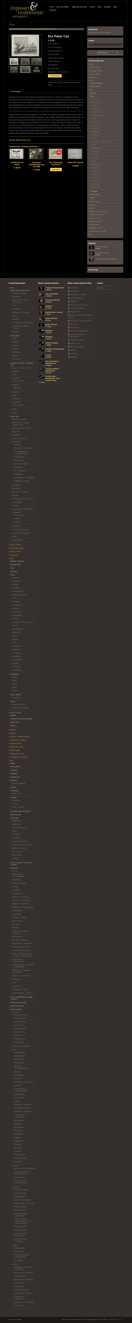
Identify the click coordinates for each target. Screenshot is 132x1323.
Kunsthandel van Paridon (78, 295)
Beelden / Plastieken (96, 83)
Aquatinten (95, 102)
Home (51, 7)
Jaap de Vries (74, 324)
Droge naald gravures (98, 115)
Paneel (15, 687)
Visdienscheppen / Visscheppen (21, 1240)
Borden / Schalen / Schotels (22, 368)
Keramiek (93, 93)
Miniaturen (16, 319)
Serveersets (17, 526)
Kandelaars (16, 309)
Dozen (15, 305)
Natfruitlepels (19, 1134)
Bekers (15, 871)
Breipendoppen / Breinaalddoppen (19, 875)
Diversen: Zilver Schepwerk (21, 1046)
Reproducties (96, 164)
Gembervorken (20, 1283)
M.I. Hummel (19, 381)
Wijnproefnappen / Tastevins (22, 993)
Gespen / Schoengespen (21, 897)
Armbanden (17, 800)
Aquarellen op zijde (19, 704)
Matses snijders (18, 921)
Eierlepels (18, 1085)
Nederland (16, 352)
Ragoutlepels (19, 1141)
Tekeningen (96, 184)
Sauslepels (18, 1151)
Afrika (14, 338)
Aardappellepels (20, 1052)
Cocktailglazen (19, 457)
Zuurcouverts (19, 1042)
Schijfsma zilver (75, 312)
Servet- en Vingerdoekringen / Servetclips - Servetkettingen (22, 955)
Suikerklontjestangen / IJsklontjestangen (22, 1256)
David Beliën (74, 288)
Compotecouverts (21, 1015)
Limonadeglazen (20, 471)
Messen (15, 1166)
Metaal (13, 726)
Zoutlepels (18, 1161)
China (15, 375)
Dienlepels (18, 1078)
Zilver (91, 234)
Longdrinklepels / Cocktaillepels (20, 1116)
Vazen (15, 412)
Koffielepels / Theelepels (23, 1111)
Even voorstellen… (63, 7)
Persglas (15, 506)
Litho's (94, 145)
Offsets (94, 154)
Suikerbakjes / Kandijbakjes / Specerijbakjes (22, 971)
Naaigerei (92, 205)
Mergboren (18, 1124)
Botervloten (17, 432)
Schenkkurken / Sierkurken (21, 950)
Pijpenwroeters (18, 937)
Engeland (16, 345)
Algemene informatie (79, 7)
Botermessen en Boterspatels (25, 1168)
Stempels (95, 181)
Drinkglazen (17, 442)
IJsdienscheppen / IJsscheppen (25, 1203)
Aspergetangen (20, 1248)
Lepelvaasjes (17, 914)
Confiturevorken (20, 1276)
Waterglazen (19, 474)
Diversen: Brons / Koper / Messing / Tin (21, 301)
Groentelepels (19, 1098)
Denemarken (19, 405)
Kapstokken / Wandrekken (21, 312)
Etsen (73, 82)
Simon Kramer (74, 327)
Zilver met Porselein (17, 1006)
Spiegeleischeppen (21, 1230)
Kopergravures (96, 135)
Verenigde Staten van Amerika (21, 811)
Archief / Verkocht (94, 67)
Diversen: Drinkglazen (22, 464)
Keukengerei (93, 77)
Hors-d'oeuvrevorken (22, 1290)
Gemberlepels (19, 1094)
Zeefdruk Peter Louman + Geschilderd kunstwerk (27, 29)
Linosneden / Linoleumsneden (101, 141)
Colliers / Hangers (19, 807)
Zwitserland (17, 359)
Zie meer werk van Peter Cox (19, 140)
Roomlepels (19, 1148)
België (13, 763)
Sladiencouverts (20, 1039)
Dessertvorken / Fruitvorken (24, 1279)
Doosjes (15, 887)
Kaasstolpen (17, 485)
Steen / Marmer (95, 194)
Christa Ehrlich (15, 767)
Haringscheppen (20, 1196)
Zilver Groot (15, 818)
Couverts (16, 1012)
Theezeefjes (17, 979)
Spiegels (15, 331)
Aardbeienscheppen (21, 1190)
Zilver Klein (14, 868)
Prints (94, 161)
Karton (15, 684)
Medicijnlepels (19, 1120)
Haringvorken (19, 1286)
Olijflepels (18, 1137)
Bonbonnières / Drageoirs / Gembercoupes (22, 424)
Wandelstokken (94, 224)
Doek (14, 680)
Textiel (92, 198)
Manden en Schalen (19, 848)
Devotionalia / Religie (95, 71)
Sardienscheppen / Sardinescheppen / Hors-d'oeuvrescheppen (23, 1221)
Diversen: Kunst (95, 86)
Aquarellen (95, 99)
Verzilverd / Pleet (94, 218)
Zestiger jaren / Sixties (96, 228)
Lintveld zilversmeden (77, 308)
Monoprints (96, 151)
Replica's (92, 208)
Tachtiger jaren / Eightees (97, 215)
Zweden (17, 522)
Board (15, 677)
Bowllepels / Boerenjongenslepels (22, 1067)
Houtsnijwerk (15, 336)
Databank (107, 7)
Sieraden (14, 797)
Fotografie (95, 122)
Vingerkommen (18, 540)
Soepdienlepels (20, 1155)
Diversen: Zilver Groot (20, 828)
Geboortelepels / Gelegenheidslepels (21, 1090)
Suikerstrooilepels (21, 1158)
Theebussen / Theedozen (21, 533)
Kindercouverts (20, 1032)
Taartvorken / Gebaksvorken (24, 1302)
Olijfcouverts (19, 1035)
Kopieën (95, 138)
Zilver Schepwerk (16, 1009)
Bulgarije (15, 371)
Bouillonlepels (19, 1063)
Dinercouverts (19, 1025)
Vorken (15, 1264)
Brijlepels (18, 1072)
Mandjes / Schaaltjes (20, 917)
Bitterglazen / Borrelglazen (23, 448)
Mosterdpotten (18, 852)
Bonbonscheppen (21, 1193)
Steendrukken (96, 177)
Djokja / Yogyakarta (19, 783)
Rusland (15, 355)
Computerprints (97, 112)
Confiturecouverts (21, 1018)
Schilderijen (96, 171)
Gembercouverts (20, 1028)
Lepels (15, 1050)
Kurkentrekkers (18, 911)
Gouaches (95, 128)
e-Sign (19, 1319)
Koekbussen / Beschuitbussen (23, 499)
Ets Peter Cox (49, 29)
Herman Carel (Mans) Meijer (79, 331)
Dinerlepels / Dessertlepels (24, 1082)
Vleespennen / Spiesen (20, 989)
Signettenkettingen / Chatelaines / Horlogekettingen (23, 966)
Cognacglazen (19, 460)
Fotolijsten (16, 834)
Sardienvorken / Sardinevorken (20, 1298)
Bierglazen (18, 445)
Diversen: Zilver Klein (19, 883)
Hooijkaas (73, 350)
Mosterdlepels (20, 1127)
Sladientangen (19, 1251)
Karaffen (15, 495)
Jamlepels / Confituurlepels (24, 1105)
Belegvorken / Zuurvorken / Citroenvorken (24, 1268)
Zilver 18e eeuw (16, 815)
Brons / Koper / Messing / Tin (20, 290)
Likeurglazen (19, 467)
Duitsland (16, 342)
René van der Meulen (77, 347)
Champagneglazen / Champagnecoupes (21, 452)
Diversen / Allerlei (94, 74)
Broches (15, 804)
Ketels (15, 316)
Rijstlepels (18, 1144)
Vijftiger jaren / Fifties (95, 221)
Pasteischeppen (20, 1210)
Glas (91, 90)
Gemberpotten (18, 893)
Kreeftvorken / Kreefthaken (24, 1293)
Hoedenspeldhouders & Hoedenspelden (77, 335)
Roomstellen (17, 855)
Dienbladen (17, 297)
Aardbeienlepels (20, 1056)
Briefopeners (17, 880)
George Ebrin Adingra (77, 340)
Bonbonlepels (19, 1059)
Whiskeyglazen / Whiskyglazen (24, 477)
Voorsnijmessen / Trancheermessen (21, 1182)
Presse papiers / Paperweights (23, 323)
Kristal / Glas (15, 417)
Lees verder (56, 169)
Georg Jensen (15, 777)
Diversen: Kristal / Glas (20, 438)
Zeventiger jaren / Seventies (98, 231)
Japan (15, 395)
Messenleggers (18, 502)
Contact (92, 7)
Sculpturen (16, 697)
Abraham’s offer (75, 343)
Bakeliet (13, 715)
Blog (115, 7)
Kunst (78, 82)
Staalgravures (96, 174)
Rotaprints (95, 168)
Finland (17, 519)
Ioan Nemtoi (74, 291)
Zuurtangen (19, 1260)
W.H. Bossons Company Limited (80, 321)
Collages (94, 105)
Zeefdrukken (96, 187)
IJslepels (17, 1101)
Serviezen (16, 858)
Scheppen (16, 1187)
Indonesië (16, 349)
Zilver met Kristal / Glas (18, 1002)
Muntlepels (18, 1131)
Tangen (15, 1245)
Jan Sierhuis (73, 353)
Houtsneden (96, 131)
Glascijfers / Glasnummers (21, 900)
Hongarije (16, 392)
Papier (50, 85)
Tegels (15, 409)
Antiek (91, 64)
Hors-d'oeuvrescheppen (23, 1200)
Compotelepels (20, 1075)
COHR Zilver (74, 301)
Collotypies (95, 109)
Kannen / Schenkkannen (21, 492)
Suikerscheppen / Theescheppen (21, 1234)
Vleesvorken (19, 1305)
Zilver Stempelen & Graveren (79, 305)
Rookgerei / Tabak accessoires (98, 211)
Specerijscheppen (21, 1227)
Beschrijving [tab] (15, 91)
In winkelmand (54, 76)
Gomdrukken (96, 125)
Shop (99, 7)
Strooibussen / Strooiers (21, 530)
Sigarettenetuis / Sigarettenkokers (18, 960)
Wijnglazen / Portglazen (22, 481)
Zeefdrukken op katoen (21, 708)
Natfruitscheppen (21, 1207)
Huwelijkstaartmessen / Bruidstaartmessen (22, 1173)
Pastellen (95, 158)
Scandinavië (17, 402)
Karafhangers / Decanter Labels (23, 907)
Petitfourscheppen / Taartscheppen (21, 1215)
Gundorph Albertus (76, 298)
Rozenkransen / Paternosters (22, 943)
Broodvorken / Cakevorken (24, 1273)
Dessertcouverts (20, 1022)
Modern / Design (94, 202)
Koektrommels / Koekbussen (22, 845)
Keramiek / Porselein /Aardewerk (21, 719)
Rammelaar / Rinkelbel (20, 940)
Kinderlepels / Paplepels (23, 1108)
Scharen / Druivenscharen (21, 947)
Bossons (18, 388)
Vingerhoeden (17, 986)
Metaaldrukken (97, 148)
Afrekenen (53, 10)
